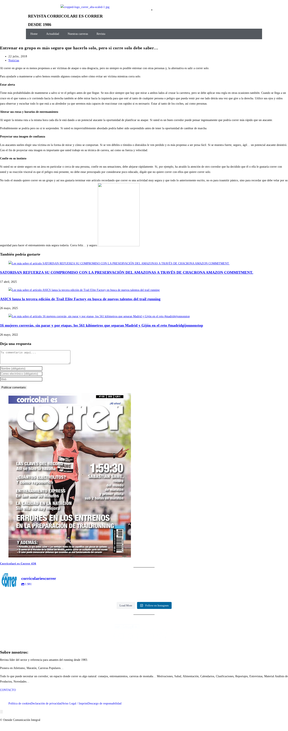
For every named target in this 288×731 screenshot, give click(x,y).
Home (34, 33)
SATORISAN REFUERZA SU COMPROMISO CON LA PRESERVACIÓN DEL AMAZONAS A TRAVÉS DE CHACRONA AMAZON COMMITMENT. (126, 272)
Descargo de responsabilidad (104, 703)
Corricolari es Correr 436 (18, 563)
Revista (101, 33)
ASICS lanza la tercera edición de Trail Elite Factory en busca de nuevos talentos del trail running (80, 299)
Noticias (13, 60)
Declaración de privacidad (46, 703)
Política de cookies (19, 703)
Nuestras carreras (78, 33)
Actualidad (52, 33)
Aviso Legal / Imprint (75, 703)
